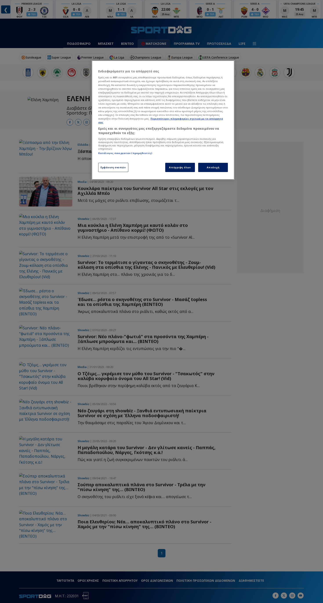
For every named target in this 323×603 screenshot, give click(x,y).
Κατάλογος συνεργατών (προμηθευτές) (125, 153)
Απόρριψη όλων (180, 167)
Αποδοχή (213, 167)
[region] (163, 120)
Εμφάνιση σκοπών (113, 167)
